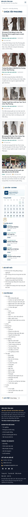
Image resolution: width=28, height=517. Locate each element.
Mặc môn (10, 368)
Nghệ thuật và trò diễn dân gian (16, 303)
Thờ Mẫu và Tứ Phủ (13, 349)
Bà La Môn (11, 355)
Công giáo (11, 364)
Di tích (7, 309)
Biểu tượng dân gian (13, 298)
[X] (6, 468)
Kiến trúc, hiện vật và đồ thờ (9, 38)
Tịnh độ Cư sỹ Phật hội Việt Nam (16, 381)
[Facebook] (2, 468)
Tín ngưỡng (8, 338)
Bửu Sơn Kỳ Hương (13, 359)
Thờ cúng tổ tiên (12, 346)
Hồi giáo (10, 366)
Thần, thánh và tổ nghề (14, 342)
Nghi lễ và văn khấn (13, 340)
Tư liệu (7, 385)
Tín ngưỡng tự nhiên (13, 351)
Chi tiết (8, 230)
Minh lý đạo (11, 370)
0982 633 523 (7, 462)
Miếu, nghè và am (13, 318)
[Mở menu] (25, 2)
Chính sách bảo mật (7, 446)
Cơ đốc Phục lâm (12, 362)
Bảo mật (3, 476)
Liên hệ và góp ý (6, 451)
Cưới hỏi (10, 329)
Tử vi (6, 386)
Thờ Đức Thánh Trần (13, 348)
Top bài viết (11, 473)
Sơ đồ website (6, 453)
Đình (9, 314)
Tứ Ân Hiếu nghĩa (12, 383)
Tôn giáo (7, 353)
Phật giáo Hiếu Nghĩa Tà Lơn (15, 375)
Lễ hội (7, 324)
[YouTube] (9, 468)
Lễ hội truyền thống (7, 432)
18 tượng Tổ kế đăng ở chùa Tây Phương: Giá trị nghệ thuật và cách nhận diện (13, 34)
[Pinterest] (12, 468)
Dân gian (7, 296)
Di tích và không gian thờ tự (9, 434)
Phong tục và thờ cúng (8, 429)
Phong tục (8, 327)
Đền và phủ (11, 313)
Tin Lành (10, 379)
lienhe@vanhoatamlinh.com (10, 465)
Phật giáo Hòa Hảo (13, 377)
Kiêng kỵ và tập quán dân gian (16, 333)
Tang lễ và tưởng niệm (14, 335)
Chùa (3, 174)
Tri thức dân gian (12, 307)
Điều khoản (18, 473)
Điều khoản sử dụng (7, 448)
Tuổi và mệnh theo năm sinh (15, 390)
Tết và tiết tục (11, 337)
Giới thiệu (5, 443)
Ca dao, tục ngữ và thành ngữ (16, 300)
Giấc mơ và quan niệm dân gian (16, 301)
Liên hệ (9, 476)
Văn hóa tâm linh (7, 1)
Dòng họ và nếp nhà (13, 331)
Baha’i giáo (11, 357)
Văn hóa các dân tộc (7, 437)
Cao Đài (10, 361)
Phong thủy (8, 326)
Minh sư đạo (11, 372)
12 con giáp (11, 388)
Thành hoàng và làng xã (14, 344)
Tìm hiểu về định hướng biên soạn (10, 420)
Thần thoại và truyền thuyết (15, 305)
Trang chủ (5, 8)
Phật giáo (10, 374)
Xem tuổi (10, 392)
